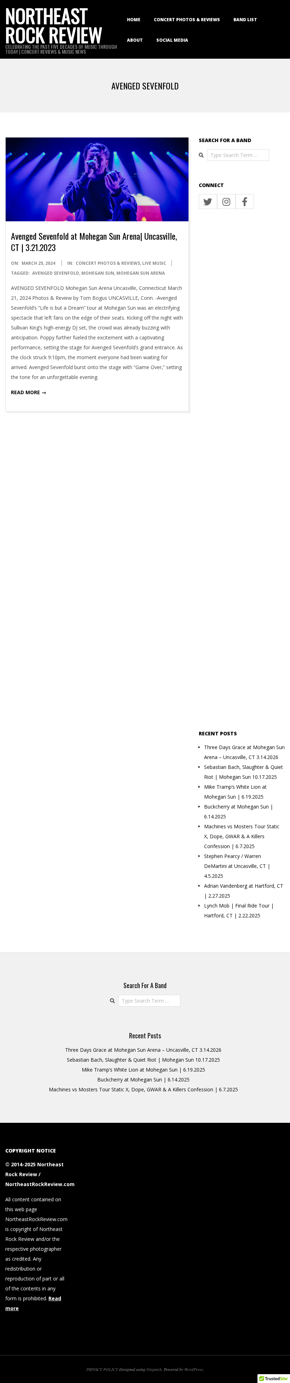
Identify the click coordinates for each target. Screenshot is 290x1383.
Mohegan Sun (97, 273)
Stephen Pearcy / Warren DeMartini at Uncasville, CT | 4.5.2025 (237, 866)
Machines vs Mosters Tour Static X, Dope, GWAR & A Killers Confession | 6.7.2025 (241, 836)
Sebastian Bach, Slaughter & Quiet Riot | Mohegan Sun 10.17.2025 (143, 1059)
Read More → (28, 392)
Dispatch (154, 1369)
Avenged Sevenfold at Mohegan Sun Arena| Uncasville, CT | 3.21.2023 (94, 241)
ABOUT (135, 40)
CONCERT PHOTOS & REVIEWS (187, 20)
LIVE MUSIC (154, 263)
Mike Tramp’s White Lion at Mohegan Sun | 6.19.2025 (143, 1069)
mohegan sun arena (140, 273)
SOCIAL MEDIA (172, 40)
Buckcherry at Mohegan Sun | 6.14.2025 (143, 1079)
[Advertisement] (242, 469)
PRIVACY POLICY (102, 1369)
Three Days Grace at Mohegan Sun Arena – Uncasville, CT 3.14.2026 (143, 1049)
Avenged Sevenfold (55, 273)
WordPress (193, 1369)
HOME (133, 20)
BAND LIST (245, 20)
